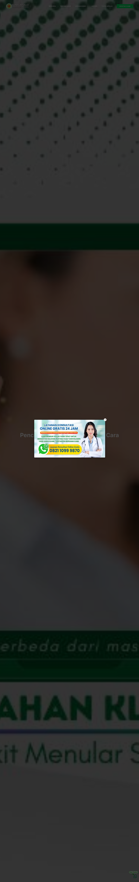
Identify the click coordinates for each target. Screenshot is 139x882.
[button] (69, 441)
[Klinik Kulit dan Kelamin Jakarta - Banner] (69, 439)
